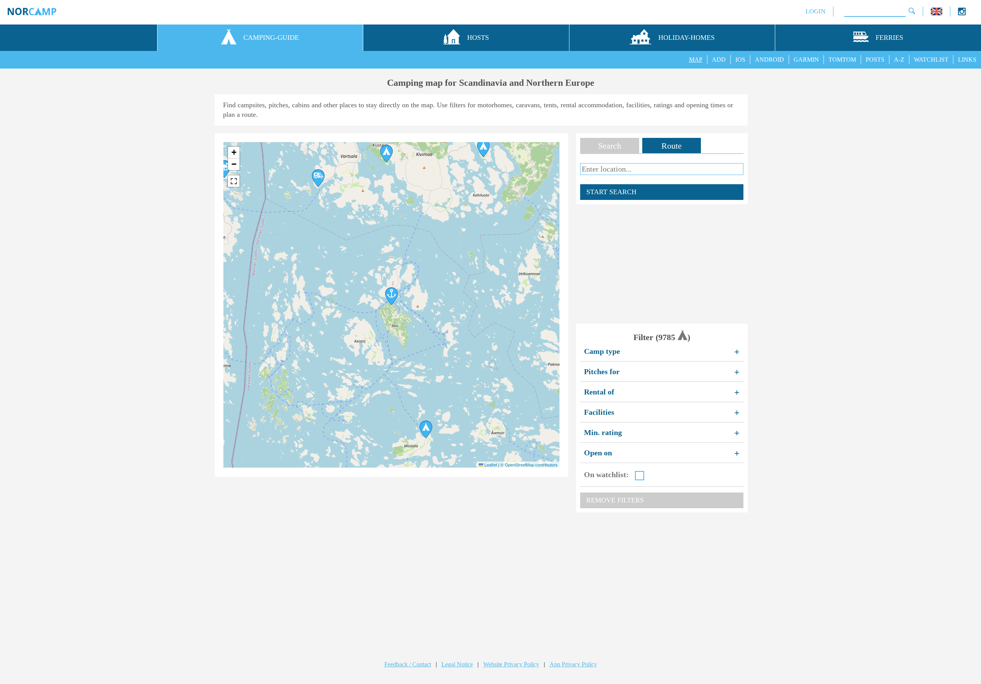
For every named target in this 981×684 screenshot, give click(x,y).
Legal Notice (457, 664)
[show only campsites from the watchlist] (639, 475)
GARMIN (806, 59)
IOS (740, 59)
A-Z (899, 59)
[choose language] (936, 13)
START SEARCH (611, 192)
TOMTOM (842, 59)
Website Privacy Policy (511, 664)
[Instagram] (962, 13)
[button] (483, 148)
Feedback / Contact (407, 664)
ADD (719, 59)
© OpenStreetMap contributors (529, 464)
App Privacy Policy (573, 664)
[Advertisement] (662, 263)
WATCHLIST (931, 59)
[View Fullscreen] (234, 181)
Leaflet (490, 464)
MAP (695, 59)
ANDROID (769, 59)
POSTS (875, 59)
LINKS (967, 59)
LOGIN (815, 11)
